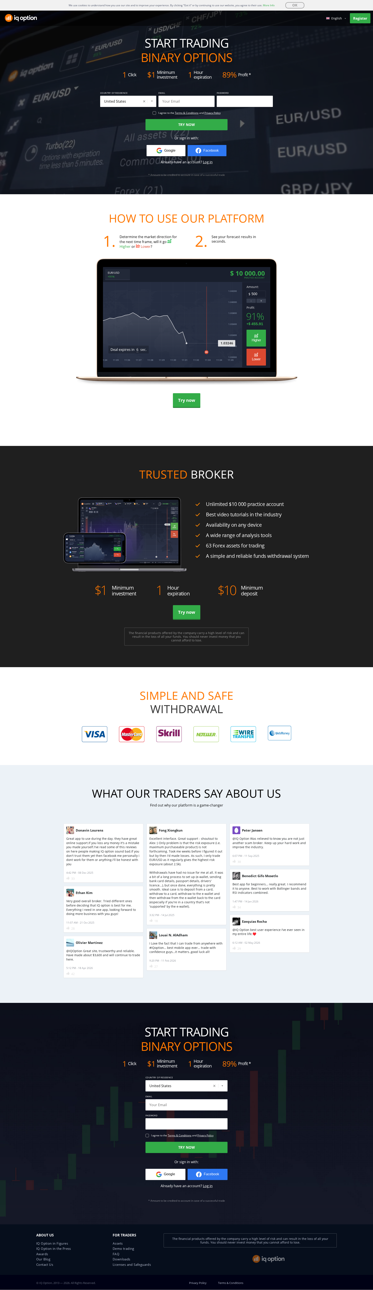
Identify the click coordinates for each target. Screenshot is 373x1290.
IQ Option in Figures (52, 1243)
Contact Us (44, 1264)
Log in (208, 162)
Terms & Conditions (187, 113)
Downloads (121, 1259)
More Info (269, 5)
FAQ (116, 1254)
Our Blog (43, 1259)
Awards (42, 1254)
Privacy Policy (212, 113)
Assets (118, 1243)
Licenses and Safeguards (132, 1264)
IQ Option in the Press (53, 1248)
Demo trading (123, 1248)
